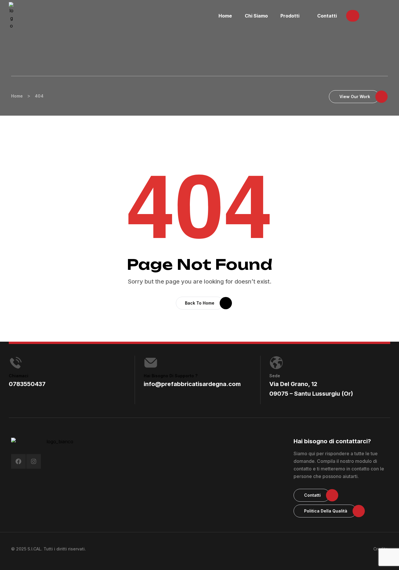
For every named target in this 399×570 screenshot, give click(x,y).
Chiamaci (18, 375)
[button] (352, 16)
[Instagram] (33, 461)
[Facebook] (18, 461)
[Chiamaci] (16, 363)
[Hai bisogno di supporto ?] (151, 363)
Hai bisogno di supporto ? (170, 375)
